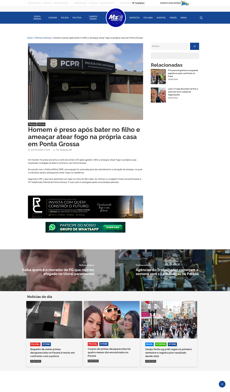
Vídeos (173, 17)
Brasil (149, 344)
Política (77, 17)
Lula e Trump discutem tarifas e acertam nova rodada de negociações (183, 92)
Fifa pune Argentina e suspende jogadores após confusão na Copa (183, 73)
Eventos (161, 17)
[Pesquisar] (194, 46)
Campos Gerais (93, 17)
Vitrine (41, 124)
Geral (184, 17)
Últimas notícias (43, 38)
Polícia (65, 17)
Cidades (52, 17)
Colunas (148, 17)
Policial (32, 124)
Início (29, 38)
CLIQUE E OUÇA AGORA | (170, 3)
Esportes (134, 17)
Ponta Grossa (37, 17)
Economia (161, 344)
